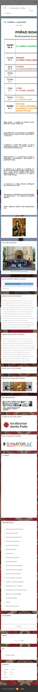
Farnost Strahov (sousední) (14, 565)
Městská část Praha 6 (12, 606)
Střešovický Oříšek (11, 598)
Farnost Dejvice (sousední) (14, 578)
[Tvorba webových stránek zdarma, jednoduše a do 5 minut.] (17, 689)
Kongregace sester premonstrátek (16, 590)
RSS (22, 689)
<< (5, 641)
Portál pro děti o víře (12, 533)
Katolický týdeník (11, 549)
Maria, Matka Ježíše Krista (14, 537)
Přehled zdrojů (10, 655)
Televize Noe (9, 553)
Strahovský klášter (11, 561)
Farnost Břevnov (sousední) (14, 570)
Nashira (8, 602)
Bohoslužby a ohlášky (17, 8)
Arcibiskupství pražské (12, 557)
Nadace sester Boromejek (13, 594)
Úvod (5, 7)
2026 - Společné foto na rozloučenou (19, 271)
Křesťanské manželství (13, 541)
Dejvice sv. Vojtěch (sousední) (15, 582)
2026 (22, 641)
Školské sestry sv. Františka (14, 586)
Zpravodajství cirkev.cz (12, 545)
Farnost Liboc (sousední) (13, 574)
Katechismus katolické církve (14, 529)
